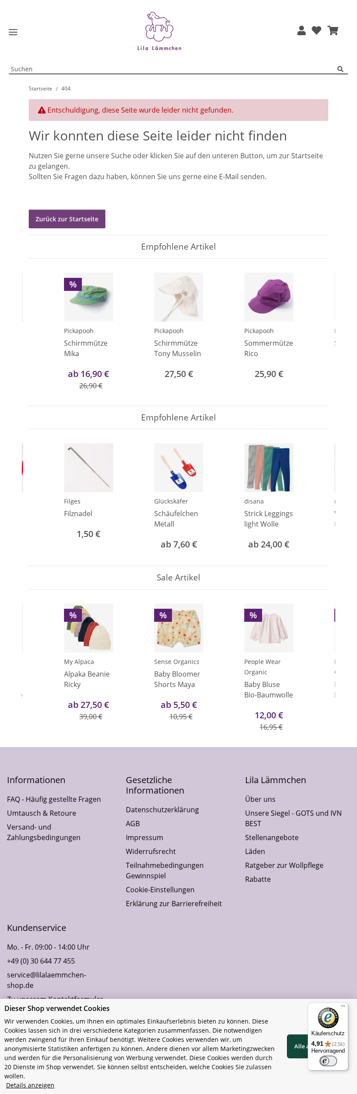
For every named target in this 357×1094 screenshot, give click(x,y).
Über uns (260, 799)
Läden (255, 851)
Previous (43, 332)
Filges (72, 501)
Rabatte (258, 879)
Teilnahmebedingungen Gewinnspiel (165, 871)
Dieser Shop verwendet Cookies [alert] (57, 1008)
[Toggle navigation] (13, 32)
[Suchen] (342, 69)
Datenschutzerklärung (162, 809)
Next (314, 332)
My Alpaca (79, 661)
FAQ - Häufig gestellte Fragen (54, 799)
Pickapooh (79, 331)
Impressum (144, 837)
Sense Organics (176, 661)
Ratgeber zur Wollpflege (284, 865)
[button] (301, 31)
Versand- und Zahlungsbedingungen (44, 832)
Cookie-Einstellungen (160, 889)
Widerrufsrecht (151, 851)
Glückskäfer (171, 501)
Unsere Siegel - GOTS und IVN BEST (293, 818)
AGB (133, 823)
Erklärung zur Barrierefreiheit (174, 903)
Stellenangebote (272, 837)
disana (254, 501)
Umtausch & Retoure (41, 813)
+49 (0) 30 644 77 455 (41, 961)
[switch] (328, 1061)
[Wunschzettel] (316, 31)
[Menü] (343, 1008)
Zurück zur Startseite (67, 219)
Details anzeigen (30, 1085)
